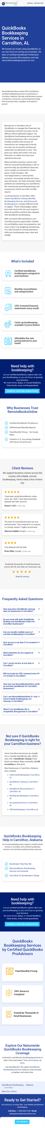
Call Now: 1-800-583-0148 (35, 3)
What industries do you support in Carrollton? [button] (18, 654)
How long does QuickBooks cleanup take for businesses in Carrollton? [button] (19, 610)
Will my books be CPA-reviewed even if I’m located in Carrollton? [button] (20, 674)
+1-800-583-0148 (23, 1111)
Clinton (14, 1091)
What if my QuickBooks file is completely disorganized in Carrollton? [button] (20, 710)
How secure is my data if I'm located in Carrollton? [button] (20, 643)
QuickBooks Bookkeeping (12, 1085)
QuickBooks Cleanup (19, 198)
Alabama (29, 1085)
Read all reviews (22, 576)
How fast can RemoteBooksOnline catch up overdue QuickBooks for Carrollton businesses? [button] (21, 686)
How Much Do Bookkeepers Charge (24, 875)
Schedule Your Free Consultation (22, 391)
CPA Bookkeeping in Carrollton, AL (24, 809)
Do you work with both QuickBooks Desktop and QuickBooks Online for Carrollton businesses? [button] (19, 621)
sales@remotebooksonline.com (22, 1114)
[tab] (22, 610)
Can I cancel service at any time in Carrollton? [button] (18, 664)
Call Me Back (22, 1122)
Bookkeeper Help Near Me (21, 864)
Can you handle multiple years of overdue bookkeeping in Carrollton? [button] (19, 633)
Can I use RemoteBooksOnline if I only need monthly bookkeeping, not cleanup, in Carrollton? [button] (20, 699)
